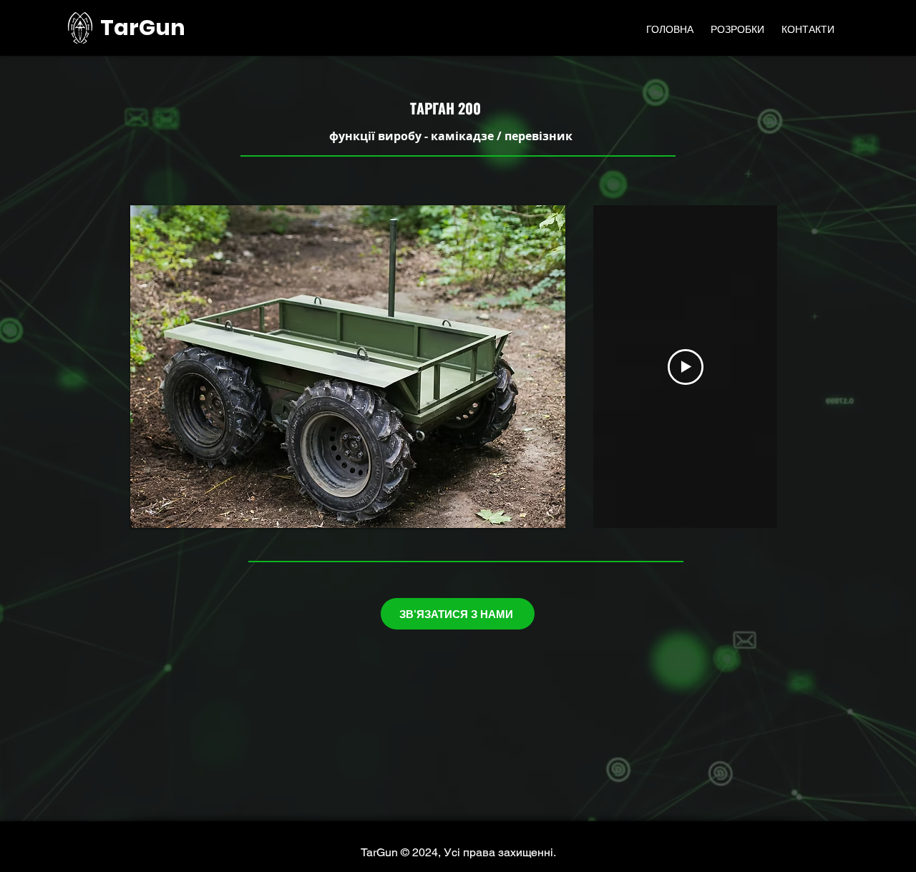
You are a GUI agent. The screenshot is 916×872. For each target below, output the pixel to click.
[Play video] (685, 367)
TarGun (142, 27)
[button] (347, 366)
